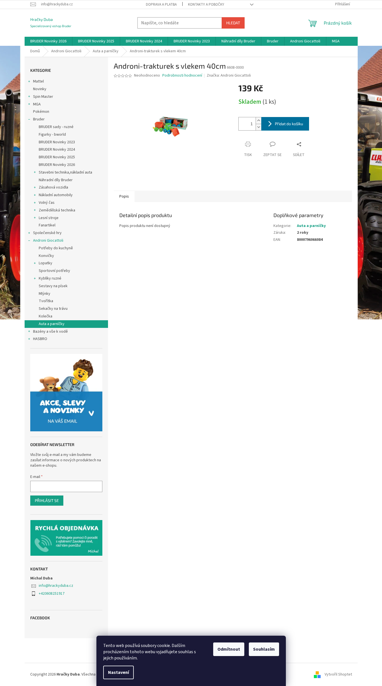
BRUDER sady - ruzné (56, 127)
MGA (37, 104)
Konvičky (46, 256)
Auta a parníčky (51, 324)
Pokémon (41, 111)
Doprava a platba (161, 4)
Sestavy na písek (53, 286)
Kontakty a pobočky (206, 4)
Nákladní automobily (56, 195)
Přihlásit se (47, 500)
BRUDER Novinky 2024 (57, 149)
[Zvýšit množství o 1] (258, 120)
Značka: (229, 75)
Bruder (39, 119)
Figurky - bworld (52, 134)
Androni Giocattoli (48, 240)
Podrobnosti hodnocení (182, 75)
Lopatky (45, 263)
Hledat (233, 22)
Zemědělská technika (57, 210)
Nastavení (118, 672)
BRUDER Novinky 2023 (57, 142)
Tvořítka (46, 301)
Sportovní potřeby (54, 271)
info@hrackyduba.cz (56, 585)
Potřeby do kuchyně (56, 248)
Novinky (39, 89)
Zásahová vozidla (53, 187)
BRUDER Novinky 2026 (57, 165)
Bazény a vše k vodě (50, 331)
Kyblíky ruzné (50, 278)
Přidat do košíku (289, 123)
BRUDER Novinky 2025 (57, 157)
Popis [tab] (124, 196)
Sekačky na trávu (53, 308)
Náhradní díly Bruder (56, 180)
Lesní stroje (49, 218)
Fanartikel (47, 225)
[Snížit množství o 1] (258, 127)
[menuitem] (48, 41)
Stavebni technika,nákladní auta (65, 172)
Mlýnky (44, 294)
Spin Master (43, 96)
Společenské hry (47, 233)
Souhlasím (264, 649)
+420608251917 (51, 593)
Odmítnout (228, 649)
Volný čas (47, 202)
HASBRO (40, 339)
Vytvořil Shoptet (338, 674)
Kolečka (45, 316)
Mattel (38, 81)
